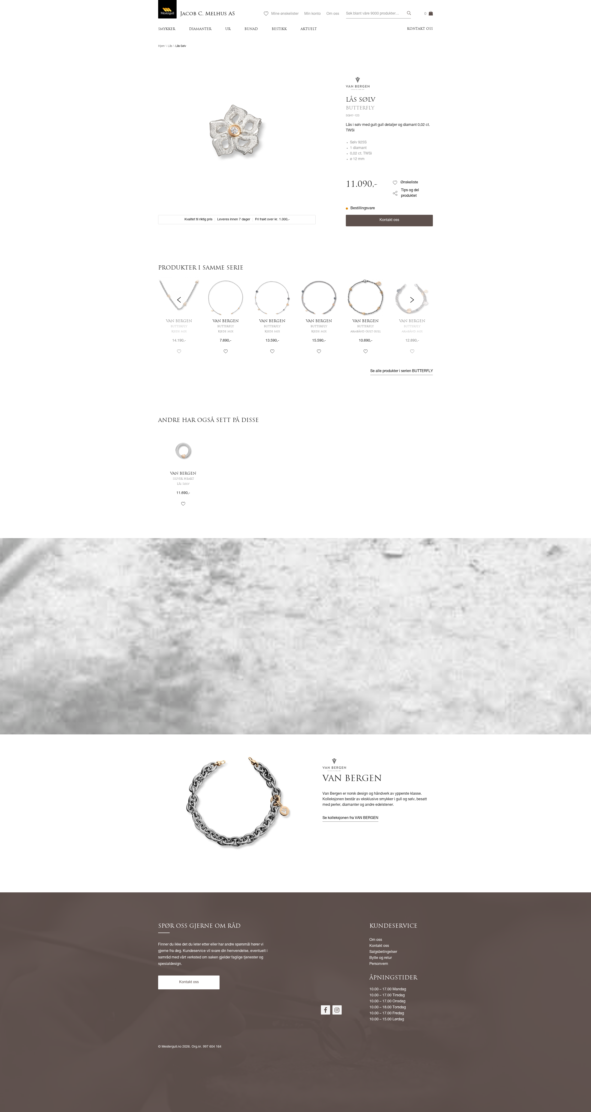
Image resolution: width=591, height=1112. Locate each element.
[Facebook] (325, 1010)
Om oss (332, 14)
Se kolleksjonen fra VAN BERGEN (350, 818)
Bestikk (279, 29)
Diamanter (200, 29)
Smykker (166, 29)
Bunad (251, 29)
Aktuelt (309, 29)
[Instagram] (337, 1010)
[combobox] (378, 13)
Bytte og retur (380, 958)
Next (412, 320)
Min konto (312, 14)
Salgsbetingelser (383, 952)
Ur (228, 29)
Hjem (161, 46)
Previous (179, 320)
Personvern (378, 964)
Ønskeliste (409, 183)
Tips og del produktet (410, 193)
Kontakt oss (420, 29)
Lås (170, 46)
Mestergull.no (171, 1046)
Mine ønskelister (285, 14)
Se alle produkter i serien (401, 371)
